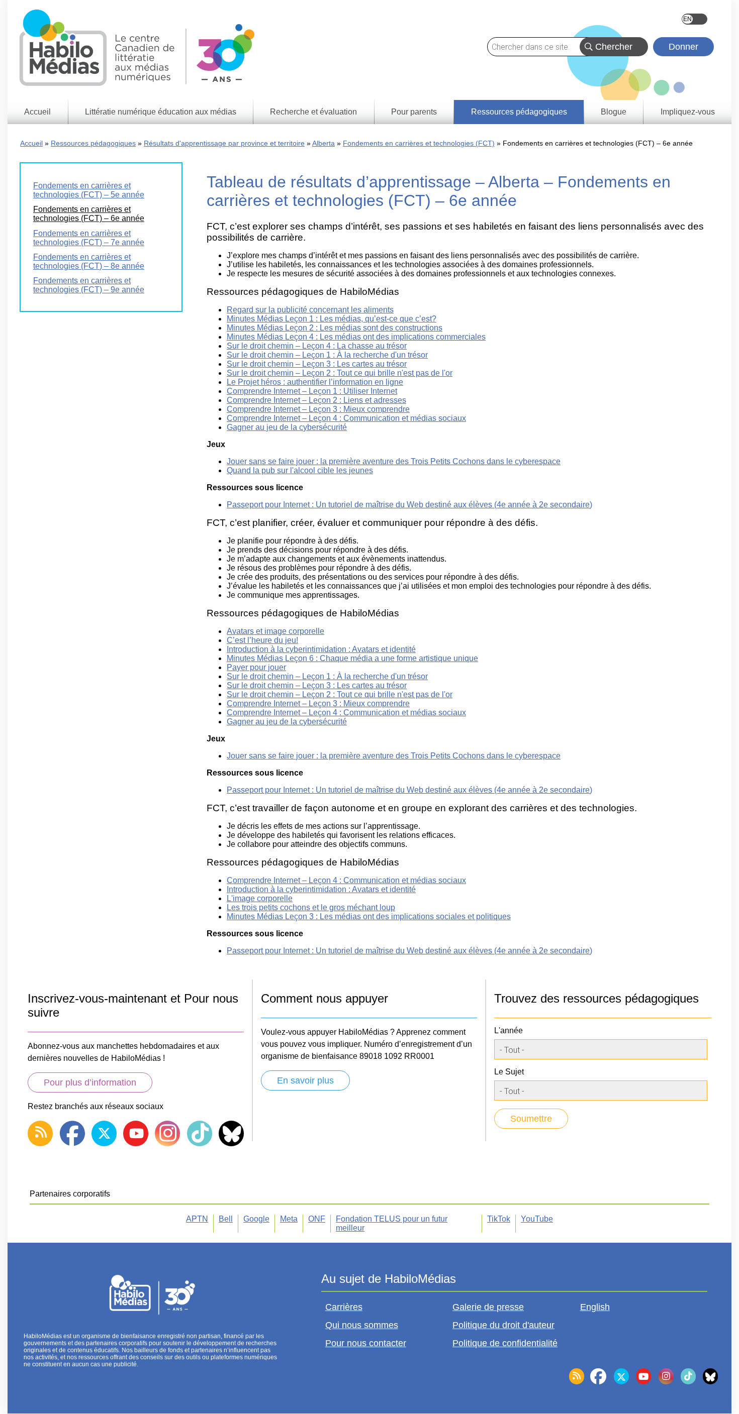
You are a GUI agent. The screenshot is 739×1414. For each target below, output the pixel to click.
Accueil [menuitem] (37, 111)
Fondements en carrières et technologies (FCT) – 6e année (88, 214)
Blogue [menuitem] (613, 111)
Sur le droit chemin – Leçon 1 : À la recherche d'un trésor (327, 355)
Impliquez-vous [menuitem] (688, 111)
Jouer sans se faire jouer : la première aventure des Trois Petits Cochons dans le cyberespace (394, 461)
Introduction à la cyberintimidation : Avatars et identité (321, 649)
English (694, 19)
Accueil (31, 143)
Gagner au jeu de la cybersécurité (287, 427)
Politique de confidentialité (505, 1343)
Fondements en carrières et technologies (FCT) (419, 143)
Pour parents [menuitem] (414, 111)
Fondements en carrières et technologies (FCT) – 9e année (88, 285)
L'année (508, 1030)
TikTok (498, 1219)
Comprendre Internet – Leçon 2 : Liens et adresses (316, 400)
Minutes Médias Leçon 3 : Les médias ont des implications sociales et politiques (369, 916)
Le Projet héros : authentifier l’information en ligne (315, 382)
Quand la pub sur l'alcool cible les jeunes (300, 470)
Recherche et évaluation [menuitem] (313, 111)
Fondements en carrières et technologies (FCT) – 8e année (88, 261)
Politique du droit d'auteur (503, 1325)
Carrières (343, 1307)
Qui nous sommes (361, 1325)
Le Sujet (509, 1071)
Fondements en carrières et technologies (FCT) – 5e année (88, 190)
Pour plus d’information (90, 1082)
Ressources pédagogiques (93, 143)
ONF (316, 1219)
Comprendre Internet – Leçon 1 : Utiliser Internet (312, 391)
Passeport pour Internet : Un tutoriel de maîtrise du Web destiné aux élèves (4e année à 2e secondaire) (409, 504)
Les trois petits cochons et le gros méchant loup (311, 907)
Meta (289, 1219)
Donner (683, 47)
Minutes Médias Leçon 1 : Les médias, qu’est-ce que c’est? (331, 318)
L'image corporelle (260, 898)
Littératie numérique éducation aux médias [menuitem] (160, 111)
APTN (197, 1219)
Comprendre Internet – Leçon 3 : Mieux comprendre (318, 409)
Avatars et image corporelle (275, 631)
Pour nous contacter (365, 1343)
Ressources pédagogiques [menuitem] (519, 111)
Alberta (323, 143)
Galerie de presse (488, 1307)
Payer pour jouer (256, 667)
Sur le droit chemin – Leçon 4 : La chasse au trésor (317, 346)
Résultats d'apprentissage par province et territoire (224, 143)
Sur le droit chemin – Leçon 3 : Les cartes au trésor (317, 364)
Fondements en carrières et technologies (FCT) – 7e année (88, 238)
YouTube (537, 1219)
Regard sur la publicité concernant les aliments (310, 309)
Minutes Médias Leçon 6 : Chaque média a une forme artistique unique (352, 658)
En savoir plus (305, 1080)
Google (256, 1219)
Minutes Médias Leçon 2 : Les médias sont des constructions (334, 327)
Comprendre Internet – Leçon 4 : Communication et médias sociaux (346, 418)
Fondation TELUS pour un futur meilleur (391, 1223)
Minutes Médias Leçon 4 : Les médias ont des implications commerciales (356, 337)
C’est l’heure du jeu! (262, 640)
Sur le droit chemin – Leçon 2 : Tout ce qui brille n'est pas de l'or (339, 373)
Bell (226, 1219)
